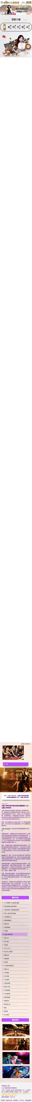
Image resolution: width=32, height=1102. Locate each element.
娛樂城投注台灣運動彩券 (10, 812)
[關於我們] (16, 1030)
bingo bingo (7, 948)
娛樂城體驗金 (7, 920)
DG (23, 1090)
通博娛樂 (6, 958)
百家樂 (6, 945)
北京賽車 (6, 972)
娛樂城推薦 (7, 997)
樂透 (5, 1007)
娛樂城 (6, 1011)
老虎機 (6, 962)
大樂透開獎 (7, 990)
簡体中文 (28, 744)
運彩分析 (6, 924)
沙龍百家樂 (7, 983)
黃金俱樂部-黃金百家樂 (10, 906)
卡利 (3, 1090)
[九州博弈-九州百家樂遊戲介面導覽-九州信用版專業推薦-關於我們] (13, 752)
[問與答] (16, 1072)
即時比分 (6, 969)
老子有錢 (6, 976)
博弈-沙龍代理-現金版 (10, 913)
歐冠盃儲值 (27, 822)
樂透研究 (6, 1000)
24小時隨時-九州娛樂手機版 (11, 903)
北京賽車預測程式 (9, 965)
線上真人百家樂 (8, 951)
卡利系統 (7, 1090)
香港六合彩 (7, 986)
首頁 (5, 795)
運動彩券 (6, 955)
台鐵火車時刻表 (12, 795)
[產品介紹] (16, 1044)
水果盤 (6, 931)
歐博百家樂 (18, 1090)
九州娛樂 (6, 979)
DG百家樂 (25, 1091)
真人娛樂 (6, 1014)
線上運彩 (6, 941)
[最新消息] (16, 779)
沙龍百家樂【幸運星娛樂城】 (12, 910)
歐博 (13, 1090)
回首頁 (23, 744)
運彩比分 (6, 938)
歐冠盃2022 (7, 1004)
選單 (7, 764)
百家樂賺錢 (7, 927)
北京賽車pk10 (8, 917)
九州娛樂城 (7, 993)
